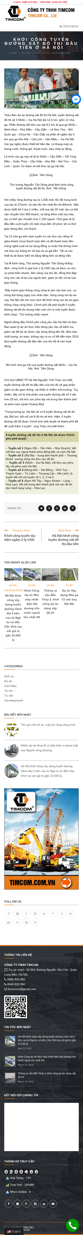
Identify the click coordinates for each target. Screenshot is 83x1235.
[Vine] (35, 922)
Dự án (12, 585)
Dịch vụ (9, 676)
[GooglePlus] (26, 913)
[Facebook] (8, 913)
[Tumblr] (62, 913)
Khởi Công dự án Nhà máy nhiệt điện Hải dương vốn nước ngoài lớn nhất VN (32, 604)
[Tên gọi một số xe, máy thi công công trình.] (11, 729)
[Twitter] (71, 913)
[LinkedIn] (44, 913)
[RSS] (17, 922)
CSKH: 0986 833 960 (25, 2)
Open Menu (71, 26)
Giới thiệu (10, 685)
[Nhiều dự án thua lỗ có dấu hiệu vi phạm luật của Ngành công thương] (11, 750)
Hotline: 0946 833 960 (53, 2)
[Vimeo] (26, 922)
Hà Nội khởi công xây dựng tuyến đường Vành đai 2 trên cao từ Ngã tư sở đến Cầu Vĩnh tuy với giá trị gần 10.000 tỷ (13, 617)
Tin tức (8, 690)
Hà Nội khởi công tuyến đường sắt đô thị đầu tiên (63, 540)
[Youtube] (8, 922)
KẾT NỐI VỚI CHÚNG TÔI (21, 1095)
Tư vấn (8, 695)
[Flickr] (17, 913)
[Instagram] (35, 913)
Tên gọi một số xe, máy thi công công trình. (48, 724)
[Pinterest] (53, 913)
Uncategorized (13, 590)
